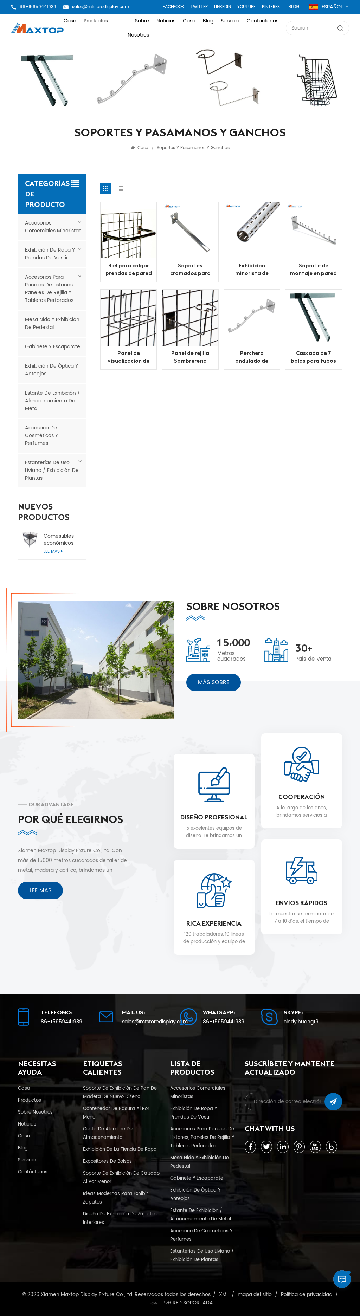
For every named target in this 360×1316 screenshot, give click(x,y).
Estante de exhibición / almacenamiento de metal (52, 401)
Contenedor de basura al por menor (116, 1113)
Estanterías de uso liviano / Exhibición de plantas (52, 470)
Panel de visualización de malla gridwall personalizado (128, 357)
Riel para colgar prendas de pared (128, 269)
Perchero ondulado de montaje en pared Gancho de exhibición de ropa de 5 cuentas (252, 357)
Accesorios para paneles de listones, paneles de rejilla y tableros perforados (49, 288)
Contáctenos (262, 21)
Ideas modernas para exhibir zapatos (115, 1198)
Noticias (165, 21)
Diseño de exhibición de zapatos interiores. (120, 1218)
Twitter (199, 7)
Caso (189, 21)
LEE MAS (40, 890)
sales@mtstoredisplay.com (100, 7)
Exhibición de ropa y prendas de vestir (50, 254)
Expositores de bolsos (107, 1161)
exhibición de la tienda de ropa (120, 1149)
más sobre (213, 682)
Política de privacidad (306, 1294)
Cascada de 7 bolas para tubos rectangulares (313, 357)
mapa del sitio (255, 1294)
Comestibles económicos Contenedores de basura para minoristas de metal (61, 540)
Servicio (230, 21)
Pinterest (272, 7)
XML (224, 1294)
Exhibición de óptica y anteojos (51, 370)
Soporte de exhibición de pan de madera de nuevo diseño (120, 1092)
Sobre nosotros (138, 28)
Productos (96, 21)
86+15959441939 (38, 7)
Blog (294, 7)
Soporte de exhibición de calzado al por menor (121, 1177)
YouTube (246, 7)
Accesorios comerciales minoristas (53, 227)
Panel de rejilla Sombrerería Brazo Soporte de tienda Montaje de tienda (190, 357)
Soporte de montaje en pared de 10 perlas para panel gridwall (313, 269)
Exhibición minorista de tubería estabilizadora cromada (251, 269)
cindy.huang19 (301, 1021)
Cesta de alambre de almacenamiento (108, 1133)
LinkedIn (222, 7)
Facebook (173, 7)
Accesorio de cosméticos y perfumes (41, 435)
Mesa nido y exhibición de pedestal (52, 323)
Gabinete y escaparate (52, 347)
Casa (70, 21)
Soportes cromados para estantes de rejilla (190, 269)
